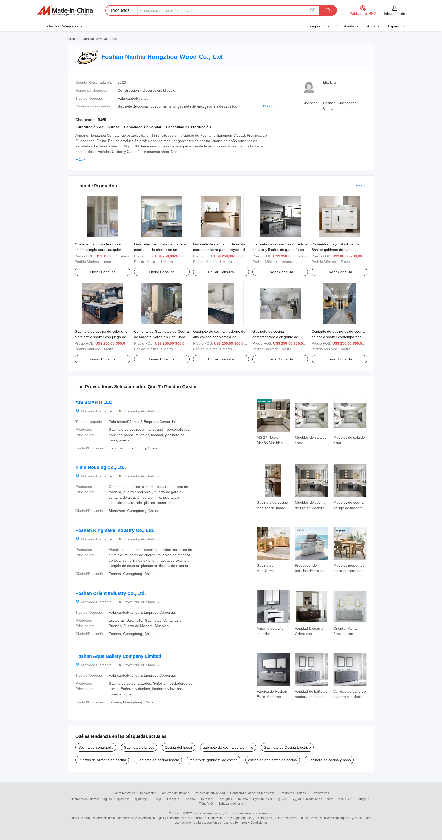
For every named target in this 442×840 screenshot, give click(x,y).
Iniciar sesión (394, 14)
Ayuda (349, 26)
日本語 (157, 799)
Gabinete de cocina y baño (329, 760)
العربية (296, 799)
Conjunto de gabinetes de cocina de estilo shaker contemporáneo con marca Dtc (338, 336)
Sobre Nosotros (124, 793)
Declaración (148, 793)
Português (225, 799)
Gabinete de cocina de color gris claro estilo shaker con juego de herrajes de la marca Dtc (101, 336)
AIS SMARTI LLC (93, 402)
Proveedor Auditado (141, 411)
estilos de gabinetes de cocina (272, 760)
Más (266, 106)
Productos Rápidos (293, 793)
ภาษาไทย (344, 799)
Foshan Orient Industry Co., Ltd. (110, 593)
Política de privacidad (210, 793)
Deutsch (206, 799)
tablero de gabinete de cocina (214, 760)
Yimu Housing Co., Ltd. (100, 467)
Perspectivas (320, 793)
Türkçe (361, 799)
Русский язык (262, 799)
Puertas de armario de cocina (102, 760)
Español (190, 799)
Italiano (242, 799)
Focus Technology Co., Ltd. (211, 813)
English (107, 799)
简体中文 (123, 799)
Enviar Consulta (102, 272)
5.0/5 (102, 119)
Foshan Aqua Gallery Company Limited (118, 656)
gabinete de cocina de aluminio (228, 747)
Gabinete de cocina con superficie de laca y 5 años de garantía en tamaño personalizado (279, 249)
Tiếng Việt (206, 803)
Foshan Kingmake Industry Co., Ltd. (114, 530)
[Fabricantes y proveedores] (65, 10)
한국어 (282, 799)
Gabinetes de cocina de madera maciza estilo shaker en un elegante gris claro (160, 249)
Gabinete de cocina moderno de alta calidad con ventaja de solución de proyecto (219, 336)
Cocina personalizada (95, 747)
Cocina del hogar (178, 747)
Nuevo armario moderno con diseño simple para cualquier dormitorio (98, 249)
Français (173, 799)
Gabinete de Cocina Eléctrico (287, 747)
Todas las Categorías (61, 26)
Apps (371, 26)
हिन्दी (330, 799)
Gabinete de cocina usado (158, 760)
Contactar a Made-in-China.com (252, 793)
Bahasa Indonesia (230, 803)
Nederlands (314, 799)
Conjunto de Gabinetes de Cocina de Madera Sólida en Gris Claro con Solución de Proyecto (161, 336)
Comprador (316, 26)
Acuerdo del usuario (176, 793)
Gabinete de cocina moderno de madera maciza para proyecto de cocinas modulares (220, 249)
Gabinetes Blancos (139, 747)
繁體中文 (141, 799)
